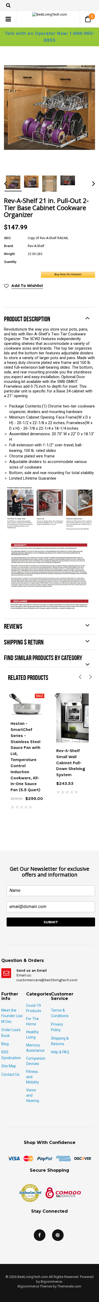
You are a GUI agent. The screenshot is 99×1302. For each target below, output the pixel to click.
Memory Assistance (35, 1048)
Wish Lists (11, 696)
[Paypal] (44, 1158)
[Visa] (14, 1158)
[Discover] (83, 1158)
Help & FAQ (60, 1052)
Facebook (39, 1235)
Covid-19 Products (33, 1008)
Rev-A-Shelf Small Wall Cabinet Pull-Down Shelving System (70, 762)
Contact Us (10, 1074)
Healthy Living (32, 1034)
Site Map (8, 1066)
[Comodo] (63, 1192)
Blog (5, 1044)
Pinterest (58, 1235)
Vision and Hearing (32, 1095)
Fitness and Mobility (32, 1076)
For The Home (32, 1021)
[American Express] (63, 1158)
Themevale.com (69, 1286)
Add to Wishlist (27, 285)
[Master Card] (28, 1158)
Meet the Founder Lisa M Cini (11, 1016)
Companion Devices (35, 1061)
